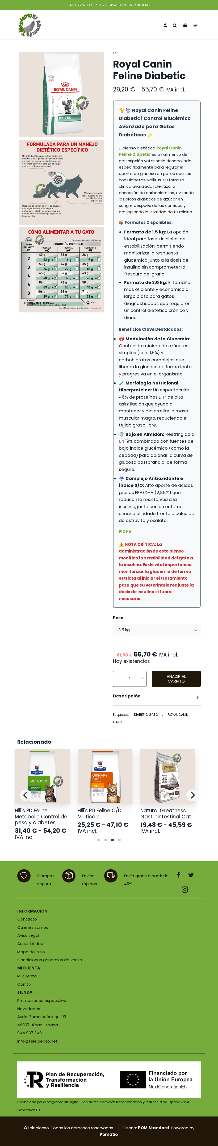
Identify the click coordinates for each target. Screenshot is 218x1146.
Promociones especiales (41, 1000)
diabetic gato (146, 714)
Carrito (24, 984)
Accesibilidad (30, 943)
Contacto (27, 919)
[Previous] (26, 795)
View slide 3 (112, 840)
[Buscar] (175, 25)
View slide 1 (98, 840)
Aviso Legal (28, 935)
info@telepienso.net (37, 1041)
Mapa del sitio (31, 952)
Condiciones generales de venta (49, 960)
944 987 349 (29, 1033)
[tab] (157, 696)
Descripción (127, 696)
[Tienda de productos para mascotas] (52, 25)
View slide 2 (105, 840)
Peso (118, 618)
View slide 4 (119, 840)
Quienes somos (32, 927)
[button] (116, 678)
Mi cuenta (27, 976)
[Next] (192, 795)
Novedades (28, 1008)
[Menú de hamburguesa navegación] (196, 25)
